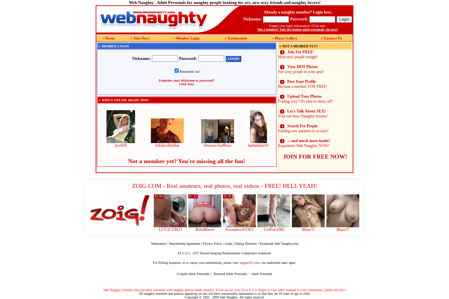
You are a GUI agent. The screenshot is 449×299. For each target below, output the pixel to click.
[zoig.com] (120, 210)
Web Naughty (229, 297)
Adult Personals (261, 274)
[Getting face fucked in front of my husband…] (239, 226)
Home (110, 38)
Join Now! (141, 38)
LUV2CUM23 (170, 229)
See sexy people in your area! (301, 69)
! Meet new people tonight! (298, 54)
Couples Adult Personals (193, 274)
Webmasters (158, 243)
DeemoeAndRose (217, 145)
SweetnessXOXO (239, 229)
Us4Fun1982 (274, 229)
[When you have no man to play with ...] (204, 226)
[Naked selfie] (308, 226)
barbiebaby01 (258, 145)
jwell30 (121, 145)
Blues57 (308, 229)
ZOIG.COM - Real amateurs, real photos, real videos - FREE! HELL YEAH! (224, 186)
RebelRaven (205, 229)
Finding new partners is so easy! (303, 128)
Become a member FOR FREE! (302, 84)
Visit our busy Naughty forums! (303, 113)
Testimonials (237, 38)
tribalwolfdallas (167, 145)
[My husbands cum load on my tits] (342, 226)
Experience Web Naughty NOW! (304, 143)
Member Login (188, 38)
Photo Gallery (286, 38)
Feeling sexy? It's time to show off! (305, 99)
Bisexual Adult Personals (230, 274)
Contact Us (333, 38)
